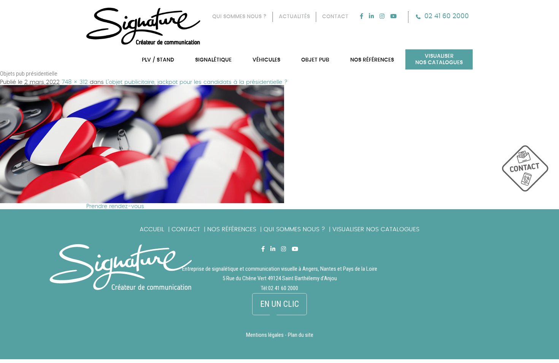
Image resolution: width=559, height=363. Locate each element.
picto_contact (530, 172)
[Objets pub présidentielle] (142, 88)
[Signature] (143, 26)
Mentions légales (265, 334)
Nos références (231, 229)
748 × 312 (75, 82)
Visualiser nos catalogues (375, 229)
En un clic (279, 304)
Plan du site (300, 334)
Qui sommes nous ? (294, 229)
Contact (186, 229)
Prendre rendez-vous (115, 206)
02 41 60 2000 (446, 16)
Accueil (152, 229)
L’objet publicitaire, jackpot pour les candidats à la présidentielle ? (196, 82)
